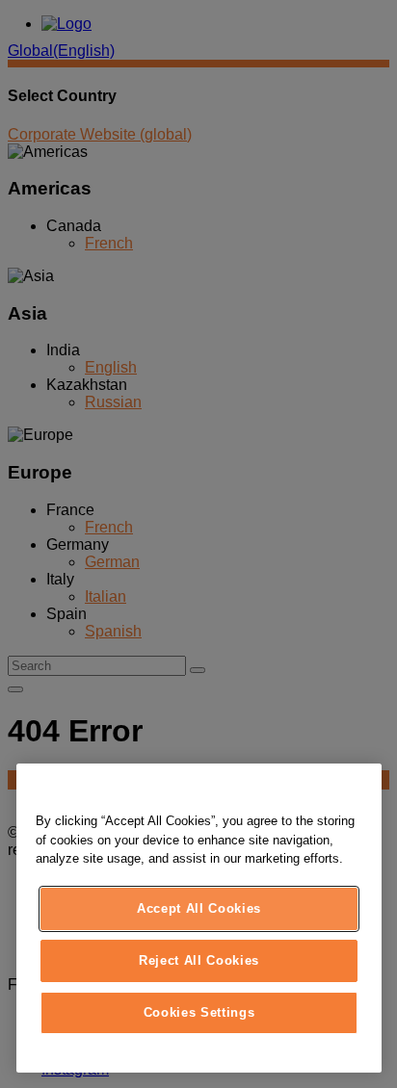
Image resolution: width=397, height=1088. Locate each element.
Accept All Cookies (199, 908)
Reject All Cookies (199, 960)
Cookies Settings (199, 1012)
